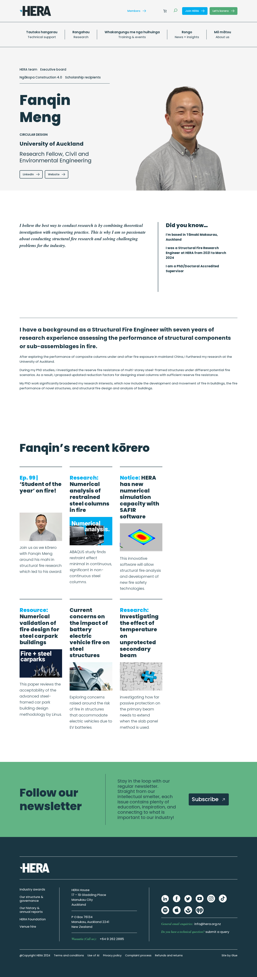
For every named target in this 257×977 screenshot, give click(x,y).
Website (54, 174)
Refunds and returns (169, 955)
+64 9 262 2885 (112, 939)
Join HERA (192, 11)
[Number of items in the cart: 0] (165, 11)
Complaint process (138, 955)
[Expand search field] (176, 10)
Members (134, 11)
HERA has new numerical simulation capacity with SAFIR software (139, 497)
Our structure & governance (31, 899)
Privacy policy (112, 955)
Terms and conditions (69, 955)
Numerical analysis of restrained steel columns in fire (89, 494)
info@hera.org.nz (207, 924)
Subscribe (206, 799)
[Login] (155, 11)
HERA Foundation (33, 919)
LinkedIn (29, 174)
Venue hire (28, 926)
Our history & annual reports (31, 910)
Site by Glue (229, 955)
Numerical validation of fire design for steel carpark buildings (39, 626)
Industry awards (32, 889)
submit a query (217, 932)
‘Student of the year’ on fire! (41, 484)
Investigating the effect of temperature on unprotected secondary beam (139, 633)
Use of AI (93, 955)
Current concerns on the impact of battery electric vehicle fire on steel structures (90, 633)
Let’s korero (221, 11)
